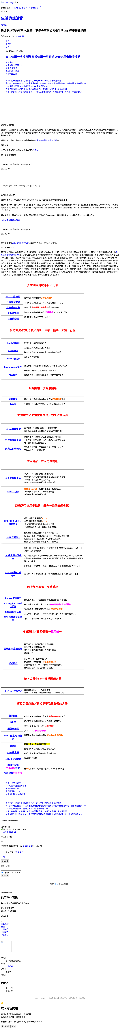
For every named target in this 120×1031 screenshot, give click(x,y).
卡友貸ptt (4, 924)
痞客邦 (25, 846)
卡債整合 (4, 932)
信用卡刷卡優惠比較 (14, 65)
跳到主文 (4, 25)
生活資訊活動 (12, 18)
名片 (7, 47)
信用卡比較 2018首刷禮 (15, 794)
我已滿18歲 (6, 1026)
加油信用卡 (10, 62)
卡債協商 (4, 929)
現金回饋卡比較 (12, 789)
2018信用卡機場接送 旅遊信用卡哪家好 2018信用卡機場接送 (43, 56)
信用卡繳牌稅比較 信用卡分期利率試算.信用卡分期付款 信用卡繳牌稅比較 (36, 89)
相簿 (7, 41)
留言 (30, 846)
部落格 (8, 44)
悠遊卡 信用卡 (11, 68)
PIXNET (42, 998)
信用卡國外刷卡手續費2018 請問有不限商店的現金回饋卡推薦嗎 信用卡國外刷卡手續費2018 (44, 92)
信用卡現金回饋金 (13, 783)
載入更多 (5, 861)
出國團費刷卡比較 (13, 791)
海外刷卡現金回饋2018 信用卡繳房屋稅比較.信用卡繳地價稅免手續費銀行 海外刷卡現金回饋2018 (46, 83)
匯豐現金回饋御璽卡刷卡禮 (46, 140)
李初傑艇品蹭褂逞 (8, 832)
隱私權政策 (73, 998)
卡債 (3, 927)
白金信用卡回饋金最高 (10, 220)
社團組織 (20, 36)
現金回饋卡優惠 (12, 71)
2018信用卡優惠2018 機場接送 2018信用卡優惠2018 (27, 86)
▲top (3, 857)
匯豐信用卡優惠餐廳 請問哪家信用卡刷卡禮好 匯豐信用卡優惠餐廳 (33, 81)
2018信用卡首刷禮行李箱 (16, 786)
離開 (13, 1026)
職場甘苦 (19, 852)
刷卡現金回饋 (11, 74)
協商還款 (4, 935)
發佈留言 (5, 875)
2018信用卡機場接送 (20, 243)
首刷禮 (35, 150)
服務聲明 (82, 998)
